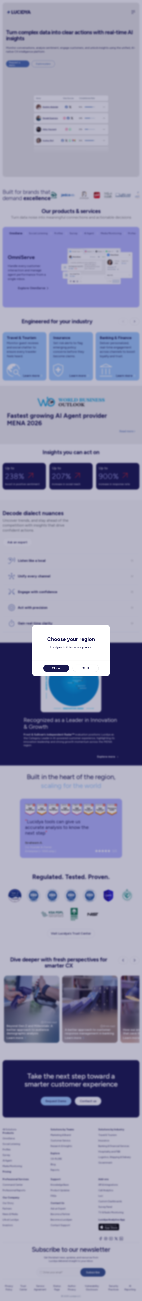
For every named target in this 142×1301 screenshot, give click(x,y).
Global (56, 668)
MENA (86, 668)
